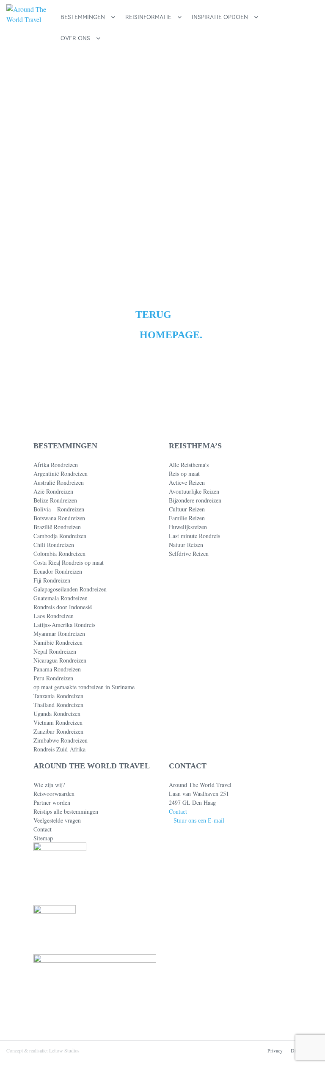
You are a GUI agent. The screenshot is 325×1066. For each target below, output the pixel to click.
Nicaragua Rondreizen (59, 660)
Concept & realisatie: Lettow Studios (43, 1050)
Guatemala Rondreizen (60, 598)
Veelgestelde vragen (57, 820)
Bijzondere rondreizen (195, 500)
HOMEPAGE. (171, 334)
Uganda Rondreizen (56, 714)
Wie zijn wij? (49, 785)
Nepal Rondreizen (54, 651)
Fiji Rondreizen (51, 580)
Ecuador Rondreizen (57, 571)
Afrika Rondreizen (55, 465)
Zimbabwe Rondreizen (60, 740)
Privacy (275, 1050)
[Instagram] (200, 1006)
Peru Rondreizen (53, 678)
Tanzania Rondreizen (58, 696)
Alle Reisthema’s (189, 465)
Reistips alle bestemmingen (65, 811)
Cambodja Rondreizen (59, 536)
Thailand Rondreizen (58, 705)
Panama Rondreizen (57, 669)
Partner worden (51, 802)
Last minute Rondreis (194, 536)
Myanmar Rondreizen (59, 634)
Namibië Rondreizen (58, 642)
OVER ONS (75, 38)
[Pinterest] (186, 1006)
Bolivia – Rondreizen (58, 509)
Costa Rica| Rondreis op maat (68, 562)
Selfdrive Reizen (189, 554)
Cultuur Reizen (187, 509)
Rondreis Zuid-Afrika (59, 749)
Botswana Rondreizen (59, 518)
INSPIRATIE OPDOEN (220, 17)
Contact (42, 829)
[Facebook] (172, 1006)
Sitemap (43, 838)
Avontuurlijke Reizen (194, 491)
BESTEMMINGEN (83, 17)
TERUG (153, 314)
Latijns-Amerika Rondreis (64, 625)
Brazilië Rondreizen (57, 527)
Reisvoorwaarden (53, 794)
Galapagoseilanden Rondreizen (70, 589)
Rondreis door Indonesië (62, 607)
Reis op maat (184, 473)
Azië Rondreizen (53, 491)
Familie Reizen (187, 518)
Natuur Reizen (186, 545)
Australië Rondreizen (58, 482)
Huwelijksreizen (188, 527)
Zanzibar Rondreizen (58, 731)
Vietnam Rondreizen (58, 722)
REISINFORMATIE (148, 17)
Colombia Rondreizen (59, 554)
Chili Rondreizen (53, 545)
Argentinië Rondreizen (60, 473)
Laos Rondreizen (53, 616)
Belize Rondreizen (55, 500)
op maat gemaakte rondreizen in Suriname (84, 687)
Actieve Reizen (187, 482)
